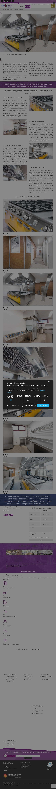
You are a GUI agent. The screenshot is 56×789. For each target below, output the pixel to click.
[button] (12, 405)
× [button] (50, 381)
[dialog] (28, 394)
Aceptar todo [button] (43, 405)
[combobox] (49, 381)
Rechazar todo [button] (29, 405)
